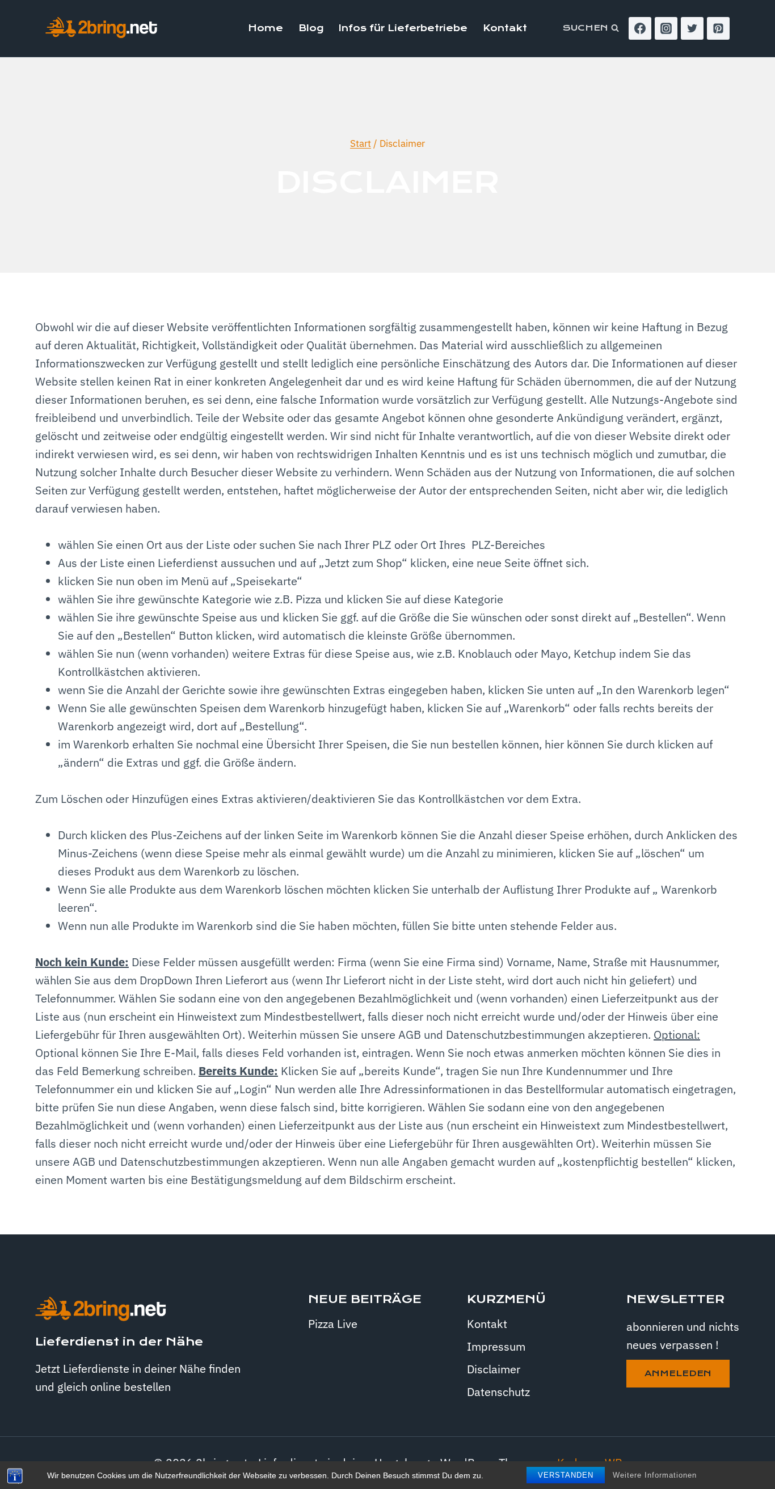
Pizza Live (332, 1323)
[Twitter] (692, 28)
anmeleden (678, 1373)
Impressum (496, 1346)
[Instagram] (666, 28)
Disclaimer (493, 1369)
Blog (310, 28)
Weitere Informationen (655, 1475)
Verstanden (565, 1475)
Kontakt (505, 28)
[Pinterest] (718, 28)
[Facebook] (640, 28)
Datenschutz (498, 1391)
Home (265, 28)
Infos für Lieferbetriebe (403, 28)
